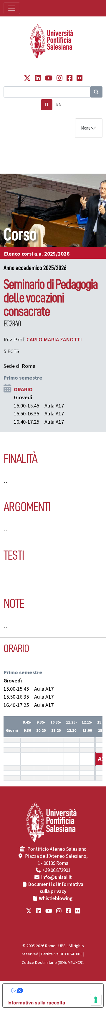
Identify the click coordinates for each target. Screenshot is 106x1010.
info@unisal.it (56, 877)
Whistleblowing (56, 898)
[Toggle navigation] (12, 8)
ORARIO (23, 389)
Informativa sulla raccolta (36, 1003)
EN (59, 104)
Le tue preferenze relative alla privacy (59, 990)
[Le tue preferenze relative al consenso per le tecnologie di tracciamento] (95, 999)
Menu (85, 128)
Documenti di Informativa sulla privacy (55, 888)
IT (47, 104)
